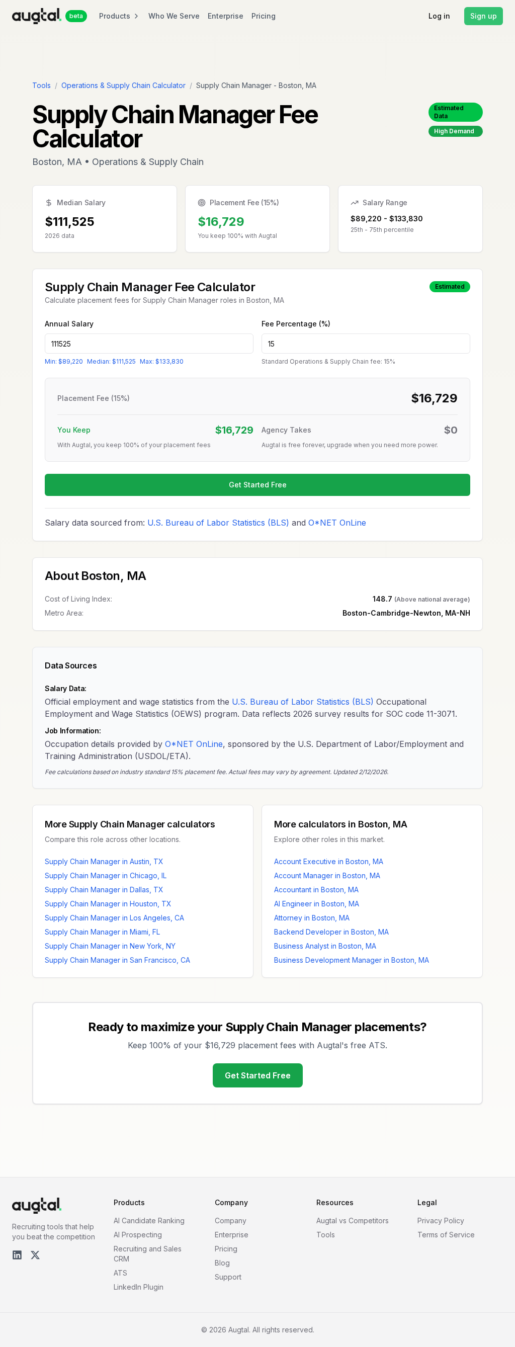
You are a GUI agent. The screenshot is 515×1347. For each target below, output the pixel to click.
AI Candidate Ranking (149, 1220)
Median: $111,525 (111, 361)
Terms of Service (446, 1234)
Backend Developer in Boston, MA (331, 932)
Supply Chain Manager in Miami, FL (102, 932)
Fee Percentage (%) (296, 323)
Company (230, 1220)
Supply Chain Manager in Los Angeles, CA (114, 917)
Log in (439, 16)
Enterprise (225, 16)
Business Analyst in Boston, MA (325, 946)
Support (228, 1277)
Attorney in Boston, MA (312, 917)
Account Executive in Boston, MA (328, 861)
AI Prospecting (138, 1234)
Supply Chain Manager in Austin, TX (104, 861)
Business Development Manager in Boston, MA (351, 960)
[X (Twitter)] (35, 1255)
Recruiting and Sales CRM (148, 1253)
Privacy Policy (440, 1220)
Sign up (483, 16)
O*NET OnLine (337, 523)
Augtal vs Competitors (352, 1220)
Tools (41, 85)
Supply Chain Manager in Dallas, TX (104, 889)
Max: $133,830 (162, 361)
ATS (120, 1273)
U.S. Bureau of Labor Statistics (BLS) (218, 523)
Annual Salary (69, 323)
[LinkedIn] (17, 1255)
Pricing (263, 16)
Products (114, 16)
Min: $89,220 (64, 361)
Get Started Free (258, 484)
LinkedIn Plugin (138, 1287)
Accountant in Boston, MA (316, 889)
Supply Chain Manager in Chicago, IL (105, 875)
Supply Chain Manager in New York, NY (110, 946)
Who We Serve (174, 16)
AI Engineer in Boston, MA (316, 903)
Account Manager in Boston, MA (327, 875)
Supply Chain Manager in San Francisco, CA (117, 960)
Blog (222, 1262)
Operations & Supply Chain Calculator (123, 85)
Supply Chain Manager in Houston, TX (108, 903)
